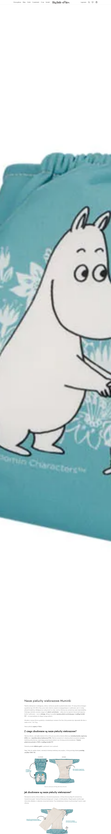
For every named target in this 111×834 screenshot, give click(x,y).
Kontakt (48, 2)
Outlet (29, 2)
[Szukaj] (89, 2)
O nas (42, 2)
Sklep (24, 2)
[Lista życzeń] (93, 2)
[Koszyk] (96, 2)
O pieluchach (35, 2)
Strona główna (17, 2)
